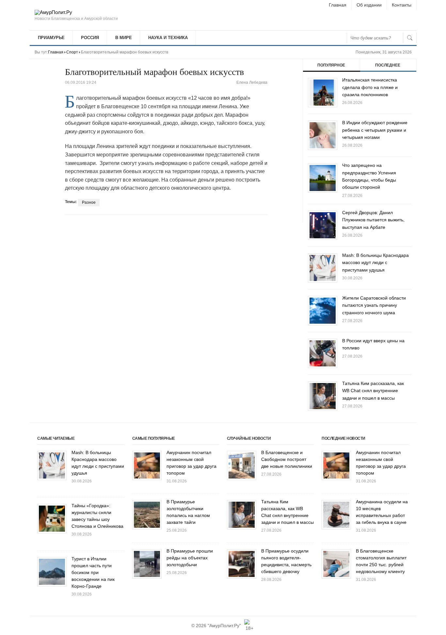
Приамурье (51, 37)
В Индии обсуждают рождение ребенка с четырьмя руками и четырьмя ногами (374, 130)
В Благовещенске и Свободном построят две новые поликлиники (286, 459)
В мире (123, 37)
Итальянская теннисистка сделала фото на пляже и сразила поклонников (370, 87)
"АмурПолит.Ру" (224, 625)
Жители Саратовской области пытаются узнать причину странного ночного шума (374, 305)
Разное (89, 202)
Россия (90, 37)
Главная (337, 4)
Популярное (331, 65)
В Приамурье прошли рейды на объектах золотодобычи (190, 557)
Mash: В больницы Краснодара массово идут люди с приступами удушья (375, 263)
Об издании (369, 4)
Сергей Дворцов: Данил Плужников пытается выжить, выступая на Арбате (373, 220)
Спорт (72, 52)
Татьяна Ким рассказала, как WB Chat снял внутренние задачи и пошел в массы (373, 391)
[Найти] (410, 38)
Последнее (387, 65)
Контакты (401, 4)
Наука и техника (168, 37)
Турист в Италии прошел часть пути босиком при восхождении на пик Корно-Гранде (93, 572)
